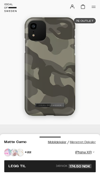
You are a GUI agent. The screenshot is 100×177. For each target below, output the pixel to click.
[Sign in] (72, 6)
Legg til (49, 166)
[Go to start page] (10, 7)
